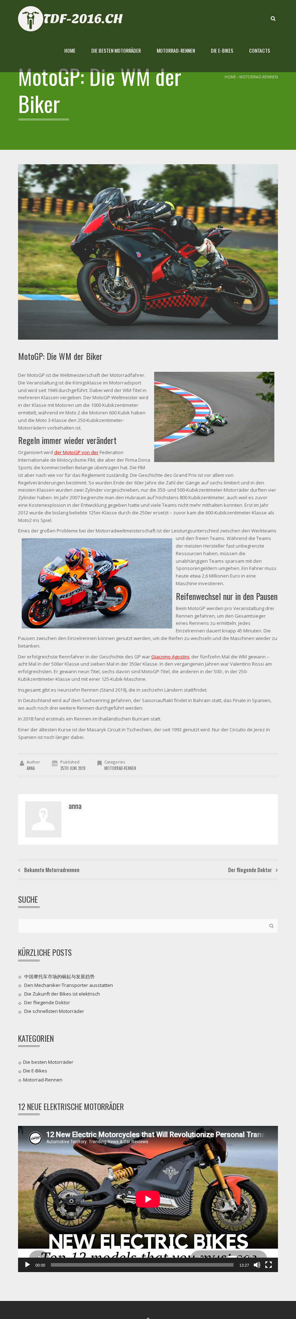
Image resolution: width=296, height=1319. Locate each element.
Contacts (259, 50)
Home (69, 50)
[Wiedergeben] (27, 1264)
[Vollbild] (268, 1264)
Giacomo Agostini (170, 656)
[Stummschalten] (257, 1264)
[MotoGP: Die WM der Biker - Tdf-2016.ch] (73, 18)
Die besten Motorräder (116, 50)
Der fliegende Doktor (47, 1002)
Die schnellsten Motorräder (54, 1011)
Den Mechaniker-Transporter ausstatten (68, 985)
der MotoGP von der (76, 452)
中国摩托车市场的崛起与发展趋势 (59, 976)
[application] (148, 1199)
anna (31, 768)
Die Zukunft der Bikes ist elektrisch (62, 994)
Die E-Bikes (222, 50)
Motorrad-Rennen (176, 50)
